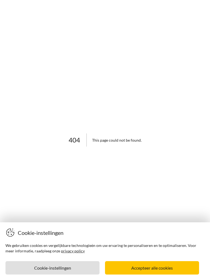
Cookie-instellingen (52, 267)
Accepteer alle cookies (152, 267)
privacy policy (73, 251)
